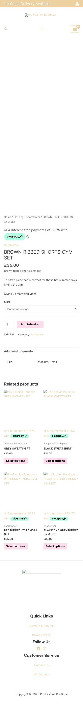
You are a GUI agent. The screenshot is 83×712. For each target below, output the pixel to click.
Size (7, 301)
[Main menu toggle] (41, 29)
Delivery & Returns (41, 625)
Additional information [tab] (19, 351)
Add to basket (30, 324)
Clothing (18, 217)
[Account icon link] (77, 4)
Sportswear (33, 217)
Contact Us (41, 665)
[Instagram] (44, 649)
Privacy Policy (41, 635)
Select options (15, 460)
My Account (41, 674)
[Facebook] (38, 649)
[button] (6, 29)
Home (7, 217)
